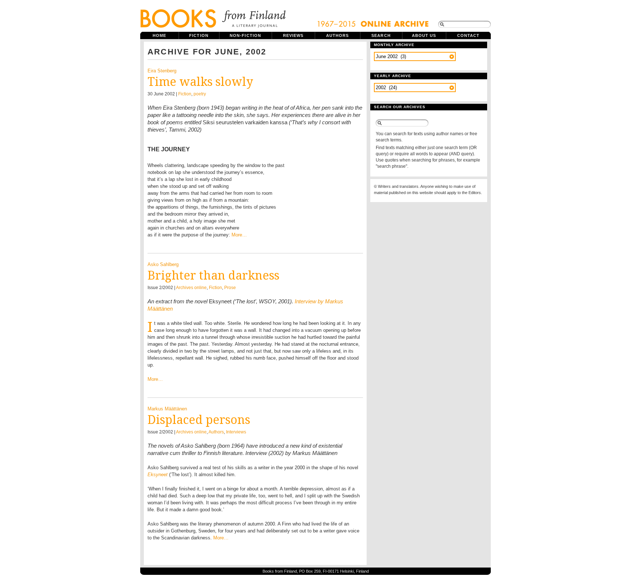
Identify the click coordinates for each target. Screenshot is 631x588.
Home (159, 35)
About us (424, 35)
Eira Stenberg (162, 70)
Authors (337, 35)
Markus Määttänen (167, 408)
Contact (468, 35)
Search (381, 35)
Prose (230, 287)
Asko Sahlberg (163, 264)
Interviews (236, 432)
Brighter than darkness (213, 275)
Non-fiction (245, 35)
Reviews (293, 35)
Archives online (191, 287)
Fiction (199, 35)
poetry (200, 93)
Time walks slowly (200, 82)
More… (239, 235)
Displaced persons (199, 420)
